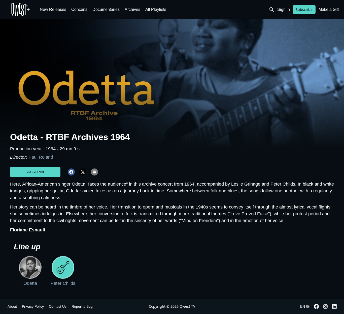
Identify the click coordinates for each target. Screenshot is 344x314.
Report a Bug (82, 306)
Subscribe (304, 9)
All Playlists (155, 9)
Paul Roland (40, 157)
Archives (132, 9)
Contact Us (57, 306)
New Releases (53, 9)
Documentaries (106, 9)
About (12, 306)
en (302, 306)
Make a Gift (329, 9)
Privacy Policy (33, 306)
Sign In (283, 9)
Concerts (79, 9)
